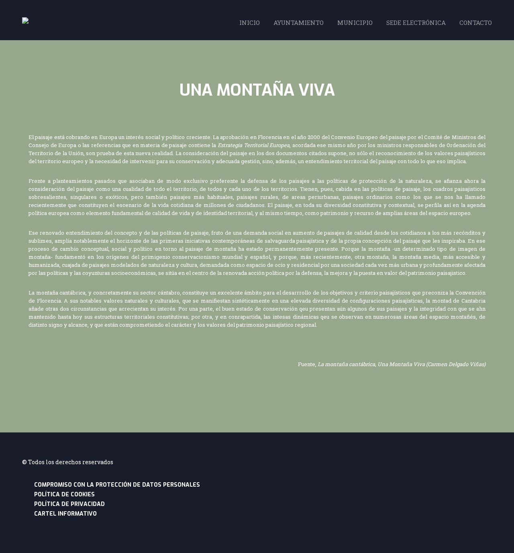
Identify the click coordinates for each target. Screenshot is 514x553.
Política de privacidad (69, 504)
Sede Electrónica (416, 22)
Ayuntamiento (298, 22)
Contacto (475, 22)
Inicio (249, 22)
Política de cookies (64, 494)
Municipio (355, 22)
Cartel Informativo (65, 514)
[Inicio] (25, 21)
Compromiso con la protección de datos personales (117, 485)
